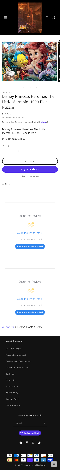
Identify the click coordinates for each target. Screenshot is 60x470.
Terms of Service (13, 405)
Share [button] (7, 184)
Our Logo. (10, 374)
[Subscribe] (44, 423)
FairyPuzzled (25, 465)
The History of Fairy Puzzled (18, 361)
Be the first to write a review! (30, 246)
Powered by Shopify (38, 465)
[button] (6, 17)
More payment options (30, 176)
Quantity (5, 145)
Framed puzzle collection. (17, 367)
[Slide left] (24, 87)
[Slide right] (36, 87)
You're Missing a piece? (16, 355)
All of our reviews (13, 348)
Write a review (35, 327)
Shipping (5, 117)
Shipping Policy (12, 399)
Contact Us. (11, 380)
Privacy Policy (12, 386)
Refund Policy (12, 392)
